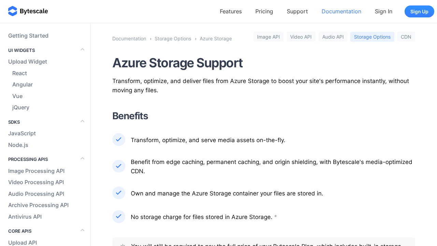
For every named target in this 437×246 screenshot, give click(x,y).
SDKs (14, 122)
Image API (268, 37)
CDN (406, 37)
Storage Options (372, 37)
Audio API (333, 37)
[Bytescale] (28, 11)
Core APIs (19, 231)
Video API (301, 37)
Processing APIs (28, 159)
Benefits (130, 116)
